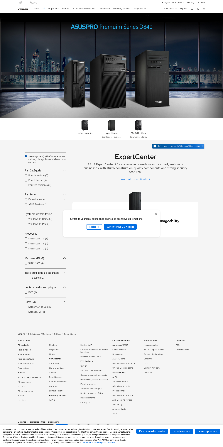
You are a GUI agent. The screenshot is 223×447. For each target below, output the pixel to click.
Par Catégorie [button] (33, 170)
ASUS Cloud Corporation (123, 363)
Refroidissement (56, 377)
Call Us (147, 363)
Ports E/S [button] (30, 301)
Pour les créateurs (26, 359)
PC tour (21, 386)
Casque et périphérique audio (93, 375)
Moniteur (53, 345)
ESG (177, 345)
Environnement (182, 350)
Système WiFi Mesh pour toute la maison (94, 351)
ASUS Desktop (32, 203)
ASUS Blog (117, 404)
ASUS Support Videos (154, 350)
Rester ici (94, 226)
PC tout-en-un (24, 382)
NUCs (52, 354)
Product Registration (153, 354)
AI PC (115, 377)
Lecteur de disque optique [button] (40, 287)
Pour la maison (33, 174)
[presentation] (26, 156)
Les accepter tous (207, 431)
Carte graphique (56, 368)
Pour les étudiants (34, 184)
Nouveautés (117, 354)
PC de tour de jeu (25, 391)
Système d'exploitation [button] (38, 214)
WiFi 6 (52, 400)
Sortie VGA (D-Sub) (35, 306)
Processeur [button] (31, 233)
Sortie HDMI (31, 311)
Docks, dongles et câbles (91, 393)
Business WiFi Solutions (90, 357)
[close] (156, 214)
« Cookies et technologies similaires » (99, 442)
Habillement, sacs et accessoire (94, 379)
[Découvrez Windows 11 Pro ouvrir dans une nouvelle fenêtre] (178, 146)
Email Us (148, 359)
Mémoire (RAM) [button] (34, 258)
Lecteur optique (56, 391)
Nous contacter (151, 345)
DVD (27, 291)
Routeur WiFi (86, 345)
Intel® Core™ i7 (33, 247)
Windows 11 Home (35, 218)
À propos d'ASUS (120, 345)
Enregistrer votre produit (173, 2)
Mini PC (21, 396)
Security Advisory (152, 368)
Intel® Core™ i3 (33, 237)
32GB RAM (30, 262)
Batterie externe (87, 398)
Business (201, 2)
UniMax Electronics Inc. (122, 368)
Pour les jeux (23, 368)
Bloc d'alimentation (57, 382)
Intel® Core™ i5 (33, 242)
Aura (114, 413)
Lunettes (21, 400)
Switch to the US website (120, 226)
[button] (190, 2)
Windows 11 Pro (33, 223)
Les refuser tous (181, 431)
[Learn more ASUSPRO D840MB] (111, 117)
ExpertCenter (31, 198)
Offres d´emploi (119, 350)
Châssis (52, 372)
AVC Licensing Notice (122, 400)
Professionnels (118, 391)
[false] (111, 24)
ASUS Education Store (122, 395)
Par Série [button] (30, 194)
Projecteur (54, 350)
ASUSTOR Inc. (118, 359)
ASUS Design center (121, 386)
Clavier (83, 366)
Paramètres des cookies (152, 431)
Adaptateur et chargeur (91, 389)
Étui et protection (88, 384)
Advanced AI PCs (120, 382)
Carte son (53, 386)
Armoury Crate (119, 409)
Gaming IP (85, 402)
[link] (23, 9)
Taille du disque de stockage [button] (42, 272)
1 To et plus (31, 277)
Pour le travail (32, 179)
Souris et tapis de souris (91, 370)
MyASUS (148, 372)
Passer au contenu (19, 9)
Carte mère (54, 363)
